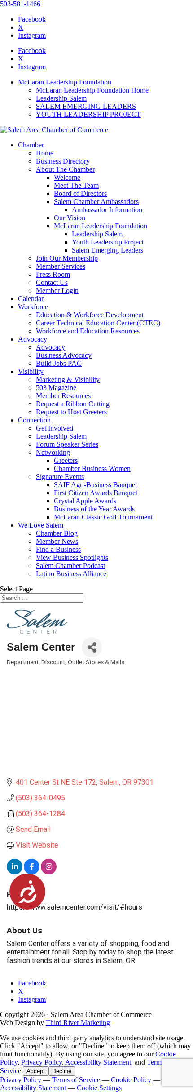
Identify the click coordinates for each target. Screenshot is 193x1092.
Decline (61, 1071)
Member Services (60, 266)
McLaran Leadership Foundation (64, 82)
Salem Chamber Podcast (70, 565)
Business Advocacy (64, 355)
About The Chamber (65, 169)
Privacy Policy (41, 1062)
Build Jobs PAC (59, 363)
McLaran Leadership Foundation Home (92, 90)
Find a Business (58, 549)
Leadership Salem (61, 98)
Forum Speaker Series (67, 444)
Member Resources (63, 396)
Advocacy (32, 339)
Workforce (33, 307)
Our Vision (69, 218)
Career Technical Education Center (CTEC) (98, 323)
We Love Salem (40, 525)
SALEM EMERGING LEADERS (86, 106)
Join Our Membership (67, 258)
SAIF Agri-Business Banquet (95, 484)
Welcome (67, 177)
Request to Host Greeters (71, 412)
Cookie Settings (99, 1088)
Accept (35, 1071)
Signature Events (60, 476)
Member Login (57, 290)
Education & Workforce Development (90, 315)
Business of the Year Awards (94, 509)
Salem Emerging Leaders (107, 250)
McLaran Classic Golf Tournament (103, 517)
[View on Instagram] (49, 872)
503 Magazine (56, 387)
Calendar (31, 298)
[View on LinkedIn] (14, 872)
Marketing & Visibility (68, 379)
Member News (57, 541)
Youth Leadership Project (108, 242)
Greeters (66, 460)
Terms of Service (76, 1079)
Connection (34, 420)
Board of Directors (80, 193)
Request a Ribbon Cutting (73, 404)
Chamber (31, 145)
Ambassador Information (107, 209)
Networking (53, 452)
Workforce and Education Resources (88, 331)
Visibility (31, 371)
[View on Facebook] (31, 872)
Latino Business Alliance (71, 573)
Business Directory (63, 161)
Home (44, 153)
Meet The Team (76, 185)
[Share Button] (92, 647)
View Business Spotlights (72, 557)
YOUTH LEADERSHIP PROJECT (88, 114)
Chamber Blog (57, 533)
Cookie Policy (131, 1079)
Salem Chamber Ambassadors (96, 201)
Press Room (53, 274)
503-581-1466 (20, 4)
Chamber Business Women (92, 468)
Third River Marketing (78, 1022)
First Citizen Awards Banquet (95, 493)
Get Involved (54, 428)
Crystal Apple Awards (85, 501)
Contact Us (52, 282)
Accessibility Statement (98, 1062)
